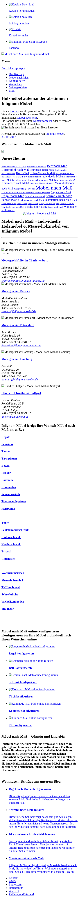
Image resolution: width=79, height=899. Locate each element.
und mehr (7, 608)
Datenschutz (16, 887)
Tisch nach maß (55, 207)
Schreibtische (9, 594)
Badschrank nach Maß (36, 166)
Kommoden (8, 487)
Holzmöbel (22, 173)
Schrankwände (10, 494)
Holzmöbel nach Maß (42, 173)
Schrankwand (10, 200)
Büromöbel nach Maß (15, 169)
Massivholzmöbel (46, 183)
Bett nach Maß (57, 166)
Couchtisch (8, 558)
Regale (5, 437)
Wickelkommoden (12, 601)
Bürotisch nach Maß (42, 169)
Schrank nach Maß (59, 196)
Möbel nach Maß (19, 77)
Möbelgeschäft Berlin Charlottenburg (24, 260)
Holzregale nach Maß (64, 174)
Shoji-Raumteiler (8, 204)
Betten (5, 465)
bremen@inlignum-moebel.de (18, 311)
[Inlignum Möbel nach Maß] (40, 213)
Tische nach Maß (36, 206)
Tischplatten (9, 458)
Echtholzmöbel (61, 170)
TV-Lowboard (10, 587)
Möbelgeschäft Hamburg (16, 359)
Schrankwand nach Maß (32, 200)
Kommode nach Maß (64, 180)
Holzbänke (8, 508)
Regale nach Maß (61, 192)
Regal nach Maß (12, 196)
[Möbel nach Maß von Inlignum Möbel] (25, 54)
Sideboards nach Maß (15, 207)
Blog (12, 90)
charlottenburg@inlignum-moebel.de (22, 280)
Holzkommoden (8, 174)
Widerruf (14, 891)
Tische (5, 451)
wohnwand (8, 210)
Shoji (74, 200)
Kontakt (13, 878)
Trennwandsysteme (13, 501)
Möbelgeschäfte (18, 87)
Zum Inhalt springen (13, 68)
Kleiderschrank (19, 180)
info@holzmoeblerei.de (14, 416)
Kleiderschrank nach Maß (40, 180)
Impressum (15, 884)
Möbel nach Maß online (13, 192)
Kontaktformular (42, 120)
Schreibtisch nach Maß (57, 199)
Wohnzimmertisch (12, 572)
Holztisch (17, 177)
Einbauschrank (11, 537)
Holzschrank (6, 177)
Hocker (6, 472)
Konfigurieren (17, 80)
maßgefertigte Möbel (24, 188)
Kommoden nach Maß (14, 183)
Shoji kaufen (33, 204)
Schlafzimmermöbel (35, 196)
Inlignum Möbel (55, 133)
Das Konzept (16, 74)
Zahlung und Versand (21, 894)
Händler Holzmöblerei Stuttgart (21, 393)
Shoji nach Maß (47, 203)
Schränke (7, 444)
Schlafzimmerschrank (15, 529)
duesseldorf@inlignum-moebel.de (21, 345)
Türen (5, 522)
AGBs (12, 881)
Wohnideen (15, 84)
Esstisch (14, 111)
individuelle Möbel (53, 176)
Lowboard (33, 183)
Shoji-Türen (22, 204)
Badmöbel (7, 480)
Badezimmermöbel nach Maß (13, 166)
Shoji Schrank (62, 204)
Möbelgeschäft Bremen (15, 291)
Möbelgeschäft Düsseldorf (17, 325)
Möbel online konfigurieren (38, 193)
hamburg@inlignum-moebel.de (19, 379)
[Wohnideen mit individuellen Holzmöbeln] (39, 151)
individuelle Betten (31, 176)
